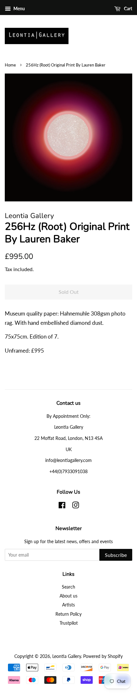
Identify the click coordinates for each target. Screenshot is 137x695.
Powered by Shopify (103, 656)
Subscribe (116, 555)
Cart (127, 8)
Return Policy (68, 614)
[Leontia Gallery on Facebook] (62, 506)
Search (68, 587)
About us (68, 595)
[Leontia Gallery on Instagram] (75, 506)
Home (10, 64)
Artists (68, 604)
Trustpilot (69, 623)
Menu (18, 8)
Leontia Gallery (66, 656)
